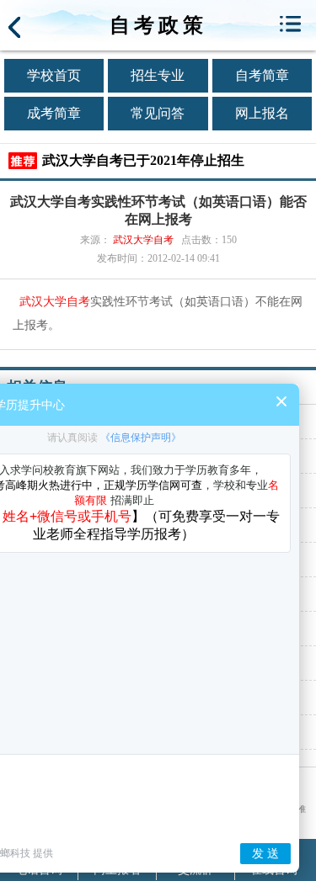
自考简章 (262, 75)
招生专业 (158, 75)
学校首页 (54, 75)
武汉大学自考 (143, 240)
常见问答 (158, 113)
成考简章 (54, 113)
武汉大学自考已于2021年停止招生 (143, 160)
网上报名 (262, 113)
